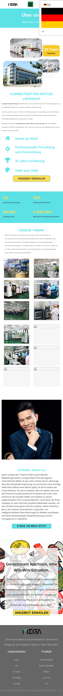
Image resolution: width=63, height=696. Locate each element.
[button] (30, 4)
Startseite (28, 22)
